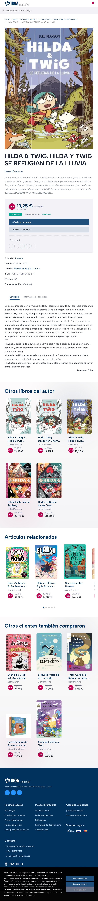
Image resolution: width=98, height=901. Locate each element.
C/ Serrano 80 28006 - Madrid (20, 846)
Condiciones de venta (15, 815)
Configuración (80, 890)
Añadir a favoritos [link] (21, 229)
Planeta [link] (19, 258)
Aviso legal (10, 810)
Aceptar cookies (80, 878)
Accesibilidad (41, 829)
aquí (33, 895)
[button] (43, 607)
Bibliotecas (40, 820)
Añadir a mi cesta (21, 222)
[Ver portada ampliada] (49, 88)
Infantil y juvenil (28, 19)
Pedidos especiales (44, 815)
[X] (13, 792)
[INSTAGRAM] (7, 792)
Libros (15, 19)
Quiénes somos (42, 810)
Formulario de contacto (76, 815)
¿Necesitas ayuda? (74, 810)
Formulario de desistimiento (48, 825)
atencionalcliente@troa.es (18, 856)
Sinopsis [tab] (15, 296)
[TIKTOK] (19, 792)
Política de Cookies (13, 825)
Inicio (7, 19)
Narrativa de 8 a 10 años (65, 19)
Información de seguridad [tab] (35, 297)
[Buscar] (94, 10)
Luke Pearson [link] (14, 171)
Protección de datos (14, 820)
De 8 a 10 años (45, 19)
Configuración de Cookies (17, 829)
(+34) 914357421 (14, 851)
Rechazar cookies (80, 884)
